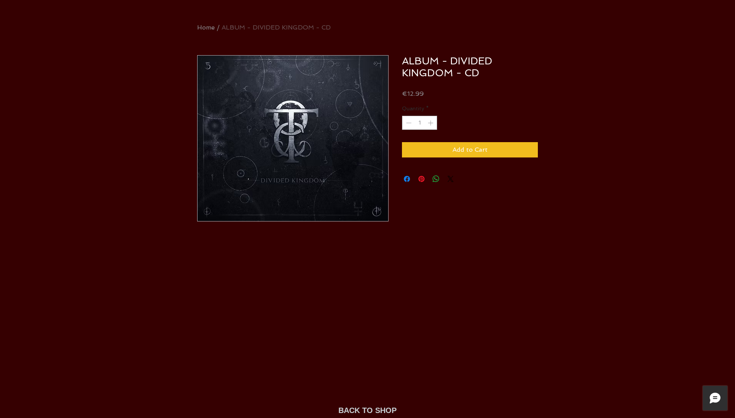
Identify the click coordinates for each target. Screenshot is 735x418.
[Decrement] (408, 122)
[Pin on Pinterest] (421, 179)
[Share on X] (450, 179)
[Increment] (431, 122)
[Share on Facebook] (407, 179)
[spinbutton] (419, 122)
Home (206, 27)
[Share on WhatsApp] (436, 179)
